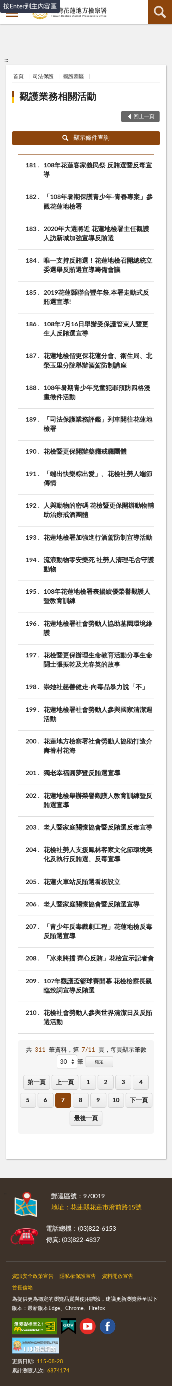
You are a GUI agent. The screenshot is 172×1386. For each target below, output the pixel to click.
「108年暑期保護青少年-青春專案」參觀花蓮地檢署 (98, 201)
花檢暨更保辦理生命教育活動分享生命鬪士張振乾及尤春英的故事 (98, 660)
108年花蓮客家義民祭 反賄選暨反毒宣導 (98, 170)
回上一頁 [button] (144, 116)
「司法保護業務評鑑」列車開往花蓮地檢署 (98, 424)
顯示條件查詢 (92, 138)
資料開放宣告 (117, 1276)
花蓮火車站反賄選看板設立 (82, 882)
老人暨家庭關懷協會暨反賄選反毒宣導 (98, 827)
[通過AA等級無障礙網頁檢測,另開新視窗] (34, 1328)
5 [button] (28, 1100)
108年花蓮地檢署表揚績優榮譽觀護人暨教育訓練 (97, 596)
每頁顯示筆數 (128, 1050)
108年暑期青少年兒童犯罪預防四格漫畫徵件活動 (97, 392)
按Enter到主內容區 (30, 6)
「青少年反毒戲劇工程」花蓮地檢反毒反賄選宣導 (98, 931)
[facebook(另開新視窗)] (108, 1328)
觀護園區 (73, 76)
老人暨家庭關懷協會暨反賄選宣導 (92, 904)
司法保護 (43, 76)
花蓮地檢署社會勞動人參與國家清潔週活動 (98, 714)
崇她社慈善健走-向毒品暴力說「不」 (96, 687)
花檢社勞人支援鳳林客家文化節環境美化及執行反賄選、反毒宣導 (98, 854)
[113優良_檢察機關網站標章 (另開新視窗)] (35, 1347)
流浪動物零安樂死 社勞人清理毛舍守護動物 (99, 564)
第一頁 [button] (37, 1082)
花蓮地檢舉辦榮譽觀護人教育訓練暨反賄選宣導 (98, 800)
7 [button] (63, 1100)
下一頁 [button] (139, 1100)
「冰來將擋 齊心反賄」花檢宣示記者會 (99, 958)
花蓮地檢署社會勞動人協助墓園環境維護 (98, 628)
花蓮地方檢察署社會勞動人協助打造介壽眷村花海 (98, 746)
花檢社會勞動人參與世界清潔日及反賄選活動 (98, 1017)
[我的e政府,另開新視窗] (68, 1328)
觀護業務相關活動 (58, 97)
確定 (99, 1062)
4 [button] (141, 1082)
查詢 (160, 12)
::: (6, 60)
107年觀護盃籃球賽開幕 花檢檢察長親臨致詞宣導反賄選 (98, 986)
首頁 (18, 76)
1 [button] (88, 1082)
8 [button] (80, 1100)
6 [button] (45, 1100)
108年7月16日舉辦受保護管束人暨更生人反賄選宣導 (96, 329)
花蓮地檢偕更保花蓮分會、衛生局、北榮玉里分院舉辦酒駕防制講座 (98, 360)
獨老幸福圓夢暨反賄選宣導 (82, 773)
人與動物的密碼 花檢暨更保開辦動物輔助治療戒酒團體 (99, 510)
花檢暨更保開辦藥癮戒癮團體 (85, 451)
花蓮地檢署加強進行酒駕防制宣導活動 (98, 537)
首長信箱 (22, 1288)
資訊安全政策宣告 (33, 1276)
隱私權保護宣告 (78, 1276)
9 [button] (98, 1100)
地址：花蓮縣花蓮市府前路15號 (96, 1207)
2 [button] (106, 1082)
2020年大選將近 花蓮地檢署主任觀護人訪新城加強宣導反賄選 (96, 233)
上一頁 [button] (65, 1082)
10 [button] (116, 1100)
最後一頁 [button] (86, 1118)
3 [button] (123, 1082)
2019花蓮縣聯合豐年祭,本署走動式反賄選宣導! (96, 297)
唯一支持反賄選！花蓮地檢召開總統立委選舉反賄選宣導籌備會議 (98, 265)
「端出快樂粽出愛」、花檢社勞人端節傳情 (98, 478)
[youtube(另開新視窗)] (88, 1328)
